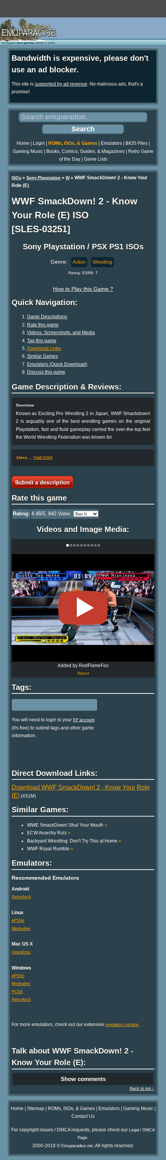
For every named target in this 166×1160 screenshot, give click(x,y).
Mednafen (21, 928)
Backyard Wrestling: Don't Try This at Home (74, 841)
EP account (84, 719)
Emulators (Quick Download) (57, 364)
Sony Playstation (43, 177)
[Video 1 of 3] (83, 608)
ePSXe (18, 920)
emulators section (122, 1024)
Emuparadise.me (77, 1145)
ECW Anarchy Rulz (49, 833)
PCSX (17, 991)
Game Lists (95, 159)
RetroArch (21, 896)
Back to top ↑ (142, 1088)
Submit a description (42, 482)
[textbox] (45, 705)
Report (83, 673)
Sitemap (35, 1108)
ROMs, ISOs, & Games (72, 143)
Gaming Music (28, 151)
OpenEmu (21, 952)
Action (79, 262)
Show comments (83, 1079)
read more (43, 457)
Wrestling (102, 262)
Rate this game (43, 325)
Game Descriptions (47, 316)
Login (39, 143)
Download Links (44, 348)
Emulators (111, 143)
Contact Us (83, 1116)
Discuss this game (46, 372)
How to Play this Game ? (83, 289)
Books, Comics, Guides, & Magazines (85, 151)
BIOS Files (136, 143)
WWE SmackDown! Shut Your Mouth (67, 825)
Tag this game (41, 340)
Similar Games (42, 356)
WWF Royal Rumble (50, 848)
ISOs (16, 177)
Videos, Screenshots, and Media (61, 332)
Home (23, 143)
